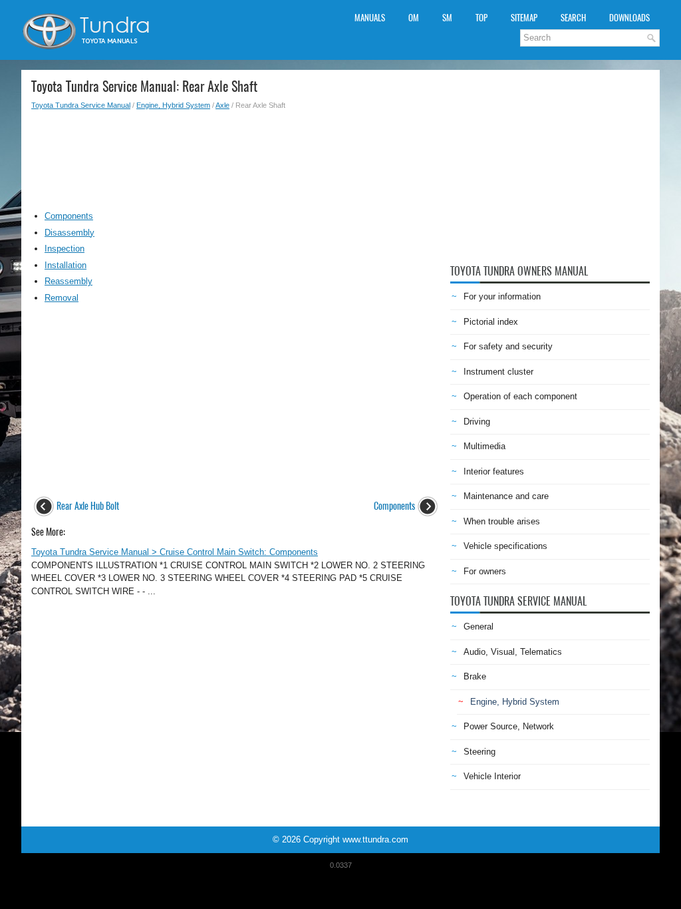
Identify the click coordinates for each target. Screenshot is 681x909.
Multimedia (484, 446)
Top (481, 17)
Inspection (64, 249)
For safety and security (508, 346)
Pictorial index (491, 322)
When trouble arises (502, 521)
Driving (477, 422)
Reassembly (68, 281)
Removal (61, 298)
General (478, 627)
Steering (479, 752)
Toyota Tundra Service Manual (80, 105)
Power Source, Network (509, 726)
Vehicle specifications (505, 546)
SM (447, 17)
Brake (475, 676)
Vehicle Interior (492, 776)
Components (69, 216)
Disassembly (69, 233)
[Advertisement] (235, 157)
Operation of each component (520, 396)
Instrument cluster (498, 372)
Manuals (369, 17)
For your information (502, 296)
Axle (222, 105)
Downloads (629, 17)
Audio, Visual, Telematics (513, 652)
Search (573, 17)
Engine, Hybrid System (173, 105)
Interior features (494, 471)
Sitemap (524, 17)
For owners (485, 571)
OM (413, 17)
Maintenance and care (506, 496)
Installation (65, 265)
